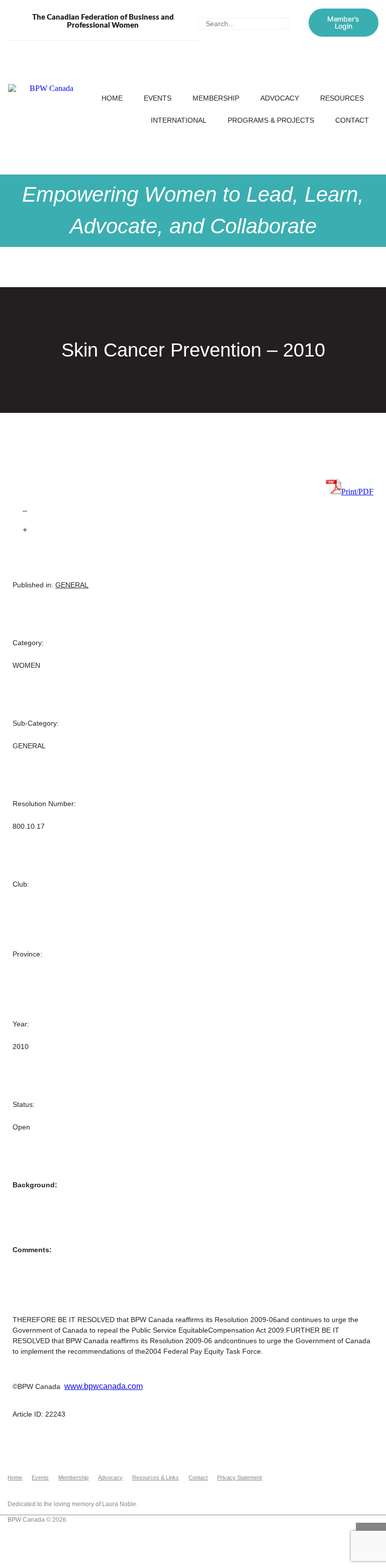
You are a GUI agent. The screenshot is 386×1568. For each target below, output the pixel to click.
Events (157, 98)
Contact (352, 120)
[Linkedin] (381, 1471)
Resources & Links (155, 1477)
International (179, 120)
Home (112, 98)
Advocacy (279, 98)
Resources (342, 98)
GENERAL (71, 585)
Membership (215, 98)
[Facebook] (327, 1471)
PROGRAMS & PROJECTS (271, 120)
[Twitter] (309, 1471)
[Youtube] (363, 1471)
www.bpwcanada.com (103, 1386)
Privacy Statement (239, 1477)
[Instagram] (345, 1471)
